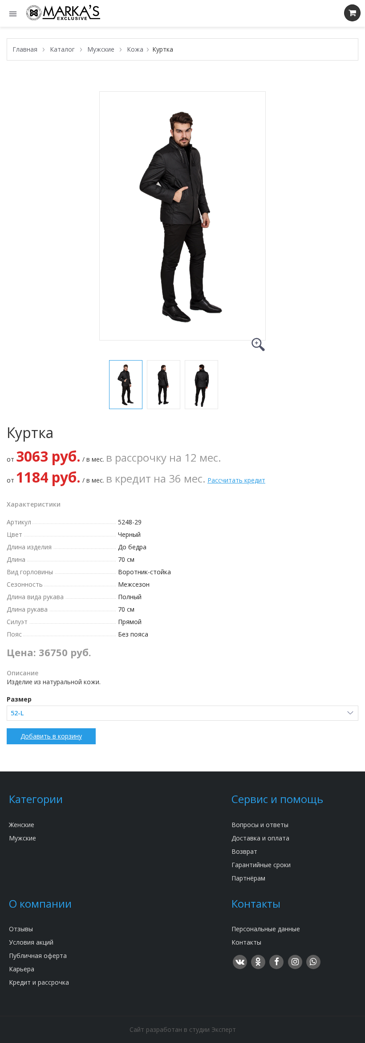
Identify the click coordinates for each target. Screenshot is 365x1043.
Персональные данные (265, 929)
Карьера (21, 969)
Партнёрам (248, 878)
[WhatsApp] (313, 959)
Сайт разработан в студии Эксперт (183, 1029)
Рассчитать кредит (236, 480)
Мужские (22, 838)
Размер (19, 699)
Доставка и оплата (260, 838)
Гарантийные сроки (261, 864)
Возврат (244, 851)
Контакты (246, 942)
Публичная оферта (38, 955)
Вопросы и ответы (259, 824)
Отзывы (21, 929)
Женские (21, 824)
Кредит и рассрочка (39, 982)
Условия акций (31, 942)
